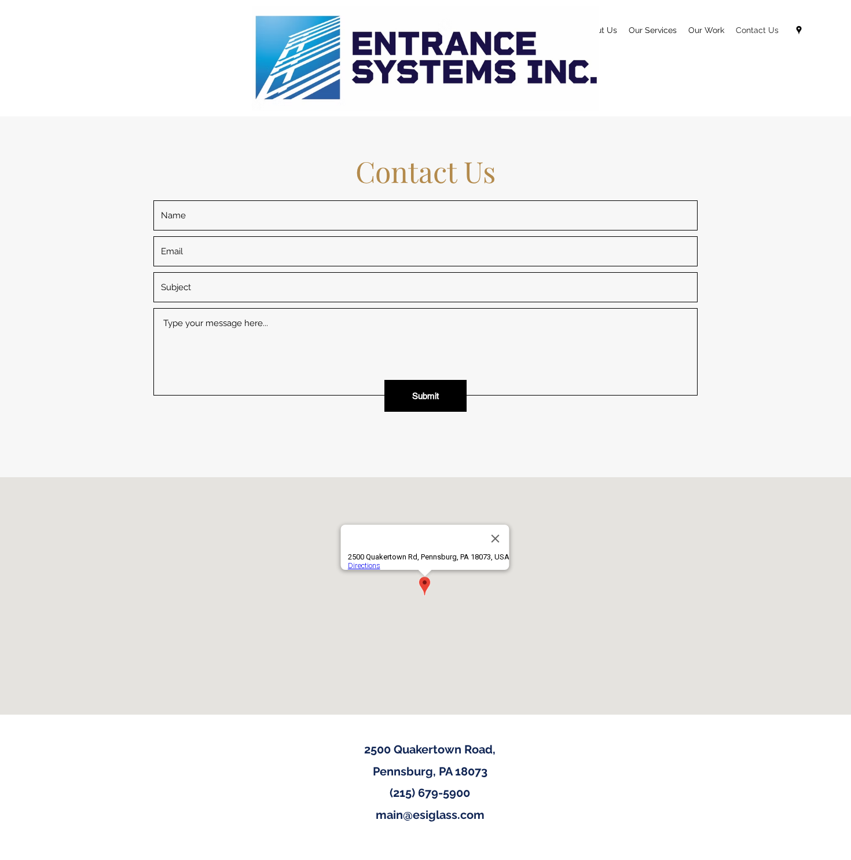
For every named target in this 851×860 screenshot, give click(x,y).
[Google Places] (799, 30)
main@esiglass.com (430, 815)
